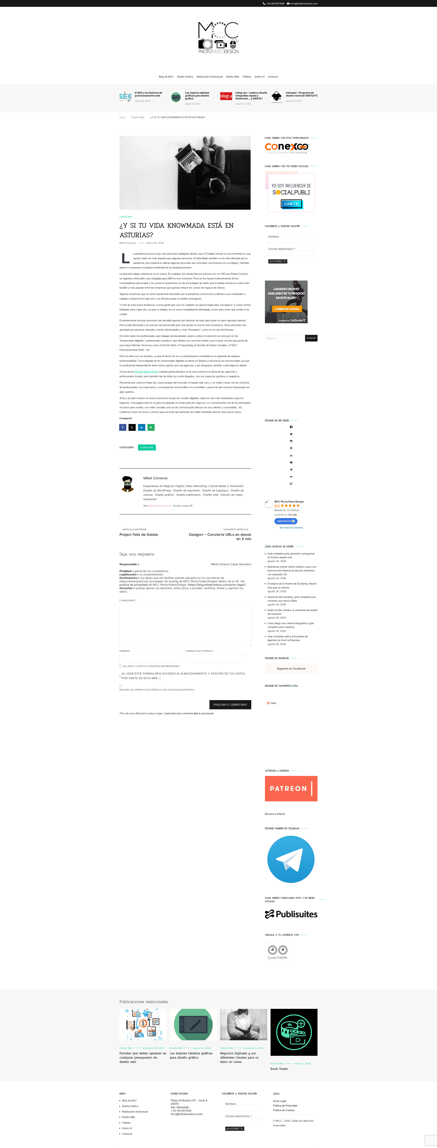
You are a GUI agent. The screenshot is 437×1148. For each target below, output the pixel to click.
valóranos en (284, 521)
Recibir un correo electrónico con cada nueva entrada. (157, 690)
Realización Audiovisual (210, 76)
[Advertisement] (291, 382)
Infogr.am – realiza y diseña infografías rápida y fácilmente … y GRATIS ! (251, 95)
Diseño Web (232, 76)
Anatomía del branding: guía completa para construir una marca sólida (291, 598)
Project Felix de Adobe (138, 532)
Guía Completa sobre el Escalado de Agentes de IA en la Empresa (287, 638)
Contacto (273, 76)
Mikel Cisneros (127, 243)
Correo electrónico (200, 651)
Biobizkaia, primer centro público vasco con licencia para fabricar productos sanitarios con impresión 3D (291, 570)
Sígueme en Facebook (277, 658)
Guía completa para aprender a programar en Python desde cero (291, 555)
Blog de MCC (166, 76)
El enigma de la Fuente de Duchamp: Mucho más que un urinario (292, 585)
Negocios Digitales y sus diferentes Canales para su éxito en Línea (239, 1057)
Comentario (128, 600)
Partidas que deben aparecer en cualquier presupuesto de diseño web (142, 1057)
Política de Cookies (284, 1110)
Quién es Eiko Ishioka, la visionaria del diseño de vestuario (292, 612)
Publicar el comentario (230, 704)
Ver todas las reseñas (291, 527)
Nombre (125, 651)
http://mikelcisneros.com (159, 505)
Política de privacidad (165, 666)
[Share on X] (132, 427)
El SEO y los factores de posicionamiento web (148, 94)
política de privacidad (133, 584)
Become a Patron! (275, 813)
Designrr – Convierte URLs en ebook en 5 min (220, 534)
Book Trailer (279, 1068)
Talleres (247, 76)
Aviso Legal (279, 1101)
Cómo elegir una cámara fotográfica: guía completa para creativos (290, 625)
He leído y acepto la (152, 666)
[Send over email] (151, 427)
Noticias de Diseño (283, 546)
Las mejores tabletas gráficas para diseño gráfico (197, 95)
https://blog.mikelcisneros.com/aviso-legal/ (217, 584)
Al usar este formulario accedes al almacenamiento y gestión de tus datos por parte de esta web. (183, 676)
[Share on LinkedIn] (141, 427)
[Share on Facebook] (122, 427)
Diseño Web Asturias (146, 371)
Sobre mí (259, 76)
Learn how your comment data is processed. (189, 713)
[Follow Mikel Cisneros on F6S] (271, 704)
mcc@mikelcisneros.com (187, 1114)
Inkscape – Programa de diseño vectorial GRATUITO (302, 94)
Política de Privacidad (285, 1105)
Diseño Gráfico (185, 76)
